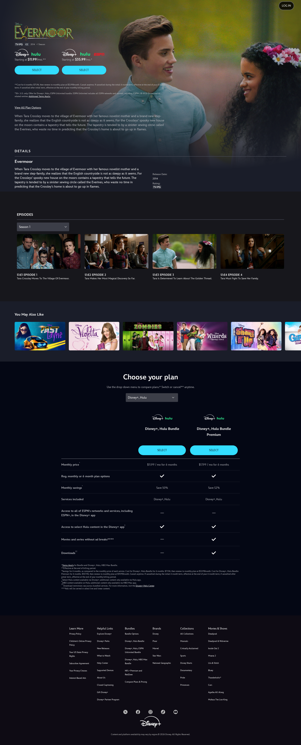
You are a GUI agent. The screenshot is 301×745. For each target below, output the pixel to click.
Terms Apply (68, 565)
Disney (156, 634)
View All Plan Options (28, 107)
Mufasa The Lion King (217, 699)
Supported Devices (105, 670)
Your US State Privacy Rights (78, 654)
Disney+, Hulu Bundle (134, 641)
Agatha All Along (216, 692)
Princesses (184, 685)
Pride (182, 677)
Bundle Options (132, 634)
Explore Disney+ (104, 634)
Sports (183, 656)
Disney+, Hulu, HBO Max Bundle (136, 661)
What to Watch (103, 656)
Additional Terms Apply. (39, 96)
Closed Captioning (105, 685)
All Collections (187, 634)
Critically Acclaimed (189, 648)
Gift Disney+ (102, 692)
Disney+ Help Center (145, 586)
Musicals (184, 641)
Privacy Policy (75, 634)
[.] (125, 712)
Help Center (102, 663)
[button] (109, 628)
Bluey (210, 670)
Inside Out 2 (213, 648)
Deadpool (212, 634)
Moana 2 (212, 656)
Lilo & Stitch (213, 663)
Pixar (155, 641)
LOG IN (286, 5)
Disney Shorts (186, 663)
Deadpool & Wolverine (218, 641)
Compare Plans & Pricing (136, 682)
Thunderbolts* (214, 677)
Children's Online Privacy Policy (80, 643)
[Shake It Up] (256, 336)
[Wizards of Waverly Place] (202, 336)
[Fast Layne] (40, 336)
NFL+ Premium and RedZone (133, 672)
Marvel (156, 648)
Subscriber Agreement (79, 663)
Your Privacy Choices (78, 670)
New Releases (103, 648)
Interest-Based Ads (77, 678)
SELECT (37, 70)
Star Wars (157, 656)
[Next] (294, 335)
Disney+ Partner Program (108, 699)
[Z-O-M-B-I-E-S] (148, 336)
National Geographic (162, 663)
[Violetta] (94, 336)
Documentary (186, 670)
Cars (210, 685)
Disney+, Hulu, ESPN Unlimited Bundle (134, 650)
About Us (101, 677)
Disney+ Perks (103, 641)
